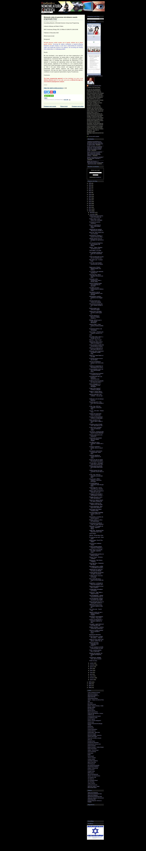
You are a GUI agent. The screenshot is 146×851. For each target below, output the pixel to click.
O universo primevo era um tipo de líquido (96, 359)
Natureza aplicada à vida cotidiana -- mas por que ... (95, 396)
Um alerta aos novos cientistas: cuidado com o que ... (96, 444)
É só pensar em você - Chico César (96, 538)
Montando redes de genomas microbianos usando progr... (96, 352)
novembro (92, 214)
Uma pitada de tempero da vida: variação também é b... (96, 305)
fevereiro (92, 677)
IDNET (89, 754)
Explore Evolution (92, 745)
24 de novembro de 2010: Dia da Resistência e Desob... (96, 345)
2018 (90, 196)
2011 (90, 209)
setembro (92, 665)
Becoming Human (92, 704)
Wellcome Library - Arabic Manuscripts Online (93, 787)
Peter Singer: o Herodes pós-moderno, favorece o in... (96, 332)
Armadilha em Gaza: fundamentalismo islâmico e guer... (96, 289)
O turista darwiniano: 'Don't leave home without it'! (95, 507)
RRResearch (91, 772)
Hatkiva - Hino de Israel (93, 750)
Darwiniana (90, 726)
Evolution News (91, 741)
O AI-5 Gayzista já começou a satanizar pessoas (96, 374)
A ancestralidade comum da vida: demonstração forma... (96, 370)
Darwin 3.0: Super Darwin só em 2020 (96, 356)
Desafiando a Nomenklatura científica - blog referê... (96, 617)
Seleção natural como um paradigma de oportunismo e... (96, 240)
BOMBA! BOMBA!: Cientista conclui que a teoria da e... (96, 628)
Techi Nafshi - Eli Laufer (95, 250)
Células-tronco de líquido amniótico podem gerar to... (95, 313)
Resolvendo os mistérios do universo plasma (96, 517)
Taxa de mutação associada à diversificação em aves (96, 647)
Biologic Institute (91, 707)
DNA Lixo (90, 739)
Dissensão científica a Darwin (94, 738)
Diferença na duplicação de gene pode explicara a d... (96, 348)
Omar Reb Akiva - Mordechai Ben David (96, 564)
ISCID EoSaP (91, 756)
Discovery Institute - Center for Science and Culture (94, 736)
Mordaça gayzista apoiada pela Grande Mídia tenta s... (95, 467)
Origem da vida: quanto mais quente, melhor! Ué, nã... (96, 640)
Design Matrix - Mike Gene (94, 732)
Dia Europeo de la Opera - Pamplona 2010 (95, 510)
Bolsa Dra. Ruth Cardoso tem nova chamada (96, 233)
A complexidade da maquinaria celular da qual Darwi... (96, 485)
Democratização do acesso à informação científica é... (96, 602)
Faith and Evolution (92, 748)
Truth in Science (91, 783)
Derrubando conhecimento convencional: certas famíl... (95, 452)
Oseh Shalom (92, 533)
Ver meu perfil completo (93, 136)
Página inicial (64, 106)
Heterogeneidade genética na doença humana (96, 554)
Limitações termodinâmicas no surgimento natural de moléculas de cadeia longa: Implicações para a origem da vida (95, 143)
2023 (90, 187)
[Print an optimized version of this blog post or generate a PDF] (49, 96)
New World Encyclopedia (93, 765)
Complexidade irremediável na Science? (96, 590)
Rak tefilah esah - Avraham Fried (96, 260)
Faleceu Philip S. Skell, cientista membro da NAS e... (96, 326)
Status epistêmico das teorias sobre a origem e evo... (95, 421)
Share (45, 98)
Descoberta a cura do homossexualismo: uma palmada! (95, 293)
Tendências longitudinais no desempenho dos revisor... (96, 366)
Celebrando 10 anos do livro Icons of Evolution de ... (96, 216)
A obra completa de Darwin (94, 692)
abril (91, 674)
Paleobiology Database (93, 766)
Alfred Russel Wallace (93, 694)
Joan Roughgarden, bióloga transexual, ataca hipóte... (96, 599)
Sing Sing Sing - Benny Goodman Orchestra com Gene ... (96, 276)
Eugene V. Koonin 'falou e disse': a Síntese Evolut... (96, 392)
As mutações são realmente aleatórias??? (96, 272)
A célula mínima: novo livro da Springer (96, 576)
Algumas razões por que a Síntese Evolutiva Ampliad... (95, 613)
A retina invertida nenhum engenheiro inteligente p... (96, 547)
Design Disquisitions (92, 729)
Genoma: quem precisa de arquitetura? (95, 435)
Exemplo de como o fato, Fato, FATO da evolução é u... (96, 403)
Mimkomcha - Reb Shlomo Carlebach (95, 561)
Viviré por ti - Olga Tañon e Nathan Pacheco (95, 593)
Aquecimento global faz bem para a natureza (96, 587)
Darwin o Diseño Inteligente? (94, 720)
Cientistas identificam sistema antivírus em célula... (95, 457)
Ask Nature (90, 702)
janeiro (91, 679)
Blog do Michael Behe (93, 711)
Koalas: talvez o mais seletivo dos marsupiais (95, 219)
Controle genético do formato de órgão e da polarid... (96, 573)
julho (91, 668)
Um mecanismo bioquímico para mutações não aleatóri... (96, 244)
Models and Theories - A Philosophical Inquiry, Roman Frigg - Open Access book (95, 162)
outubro (92, 663)
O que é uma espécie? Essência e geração (94, 389)
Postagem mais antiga (77, 106)
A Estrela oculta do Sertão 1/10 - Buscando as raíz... (96, 425)
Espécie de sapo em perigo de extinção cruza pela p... (96, 460)
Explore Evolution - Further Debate (96, 747)
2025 (90, 183)
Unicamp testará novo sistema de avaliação (95, 301)
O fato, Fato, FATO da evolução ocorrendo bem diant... (96, 476)
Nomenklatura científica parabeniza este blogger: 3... (96, 298)
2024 (90, 185)
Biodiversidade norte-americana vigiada (94, 309)
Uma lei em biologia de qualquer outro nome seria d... (96, 363)
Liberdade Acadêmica (93, 760)
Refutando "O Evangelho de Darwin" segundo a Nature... (96, 527)
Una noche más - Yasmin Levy (95, 610)
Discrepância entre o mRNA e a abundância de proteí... (96, 567)
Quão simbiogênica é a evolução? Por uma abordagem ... (95, 385)
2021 (90, 190)
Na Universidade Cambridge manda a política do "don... (96, 514)
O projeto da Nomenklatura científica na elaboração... (96, 417)
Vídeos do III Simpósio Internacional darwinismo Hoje (95, 793)
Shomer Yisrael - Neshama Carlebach (96, 558)
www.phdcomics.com (94, 74)
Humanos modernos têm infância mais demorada (95, 504)
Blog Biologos (91, 708)
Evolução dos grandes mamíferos (94, 222)
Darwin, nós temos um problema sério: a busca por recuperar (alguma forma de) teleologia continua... (94, 154)
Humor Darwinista (92, 751)
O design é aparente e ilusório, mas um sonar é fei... (96, 448)
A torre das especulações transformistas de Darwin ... (96, 264)
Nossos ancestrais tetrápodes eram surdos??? (94, 644)
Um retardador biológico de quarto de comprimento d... (95, 254)
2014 (90, 203)
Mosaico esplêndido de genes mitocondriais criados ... (95, 226)
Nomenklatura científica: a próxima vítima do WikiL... (96, 236)
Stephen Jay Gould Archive (94, 775)
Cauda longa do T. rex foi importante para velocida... (96, 488)
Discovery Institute (92, 733)
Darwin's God (91, 722)
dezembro (92, 212)
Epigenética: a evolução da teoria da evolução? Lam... (96, 583)
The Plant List (91, 778)
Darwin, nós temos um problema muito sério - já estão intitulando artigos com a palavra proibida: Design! (94, 148)
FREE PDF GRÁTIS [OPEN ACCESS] (53, 88)
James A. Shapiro (92, 757)
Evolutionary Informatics (93, 742)
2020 (90, 192)
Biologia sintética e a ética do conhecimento (95, 520)
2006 (90, 687)
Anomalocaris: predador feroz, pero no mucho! (95, 658)
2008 (90, 684)
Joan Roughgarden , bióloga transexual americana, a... (96, 596)
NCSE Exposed (91, 763)
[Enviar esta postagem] (69, 99)
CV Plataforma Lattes (92, 717)
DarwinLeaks (91, 727)
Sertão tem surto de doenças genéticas (96, 399)
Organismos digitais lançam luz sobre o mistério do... (96, 500)
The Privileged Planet (93, 780)
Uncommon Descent (92, 784)
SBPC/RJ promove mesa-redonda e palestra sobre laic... (96, 606)
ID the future (90, 753)
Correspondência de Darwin (94, 716)
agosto (92, 666)
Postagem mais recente (50, 106)
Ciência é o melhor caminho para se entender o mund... (96, 631)
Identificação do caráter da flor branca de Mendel (95, 570)
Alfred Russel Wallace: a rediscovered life (93, 696)
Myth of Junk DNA (92, 762)
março (91, 676)
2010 (90, 211)
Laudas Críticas (91, 759)
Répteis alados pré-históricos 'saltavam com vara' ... (96, 491)
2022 (90, 189)
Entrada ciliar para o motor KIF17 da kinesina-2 (95, 497)
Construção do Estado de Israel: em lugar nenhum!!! (96, 523)
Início (43, 13)
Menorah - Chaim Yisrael (95, 340)
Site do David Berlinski (93, 774)
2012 (90, 207)
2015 (90, 201)
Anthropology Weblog (93, 698)
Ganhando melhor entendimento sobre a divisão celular (95, 280)
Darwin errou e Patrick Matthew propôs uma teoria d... (95, 268)
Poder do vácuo (93, 660)
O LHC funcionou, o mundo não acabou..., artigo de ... (96, 637)
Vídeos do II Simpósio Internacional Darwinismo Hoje (95, 796)
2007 (90, 685)
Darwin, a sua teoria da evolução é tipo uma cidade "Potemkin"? (95, 158)
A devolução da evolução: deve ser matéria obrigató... (95, 439)
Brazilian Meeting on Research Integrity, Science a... (94, 317)
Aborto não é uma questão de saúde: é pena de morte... (95, 551)
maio (91, 672)
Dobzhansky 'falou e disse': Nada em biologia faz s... (96, 342)
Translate (65, 12)
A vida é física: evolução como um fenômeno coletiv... (95, 429)
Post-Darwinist (91, 769)
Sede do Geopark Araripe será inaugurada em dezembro (95, 285)
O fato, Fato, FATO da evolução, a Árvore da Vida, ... (95, 408)
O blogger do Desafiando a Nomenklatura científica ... (96, 494)
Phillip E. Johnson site (93, 768)
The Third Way (91, 781)
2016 (90, 199)
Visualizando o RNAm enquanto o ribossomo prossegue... (95, 480)
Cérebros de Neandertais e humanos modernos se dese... (95, 621)
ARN (89, 701)
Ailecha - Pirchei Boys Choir (96, 535)
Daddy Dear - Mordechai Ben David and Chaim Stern (96, 531)
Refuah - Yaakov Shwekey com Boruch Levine (95, 248)
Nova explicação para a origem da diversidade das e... (96, 580)
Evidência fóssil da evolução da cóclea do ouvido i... (96, 381)
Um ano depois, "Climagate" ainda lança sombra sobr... (96, 463)
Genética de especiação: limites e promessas (95, 414)
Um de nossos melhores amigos (95, 544)
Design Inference (92, 730)
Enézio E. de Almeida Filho (95, 85)
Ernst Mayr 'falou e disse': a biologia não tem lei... (96, 337)
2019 (90, 194)
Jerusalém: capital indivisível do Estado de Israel (96, 625)
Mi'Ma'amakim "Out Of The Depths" (96, 541)
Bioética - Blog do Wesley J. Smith (95, 705)
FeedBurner (98, 177)
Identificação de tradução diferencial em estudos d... (96, 230)
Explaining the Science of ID (94, 744)
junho (91, 670)
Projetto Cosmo (91, 771)
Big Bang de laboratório (95, 634)
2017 (90, 198)
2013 (90, 205)
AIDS (90, 335)
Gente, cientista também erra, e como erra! (95, 650)
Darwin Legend (91, 719)
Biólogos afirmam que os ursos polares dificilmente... (95, 321)
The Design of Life (92, 777)
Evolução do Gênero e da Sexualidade (95, 329)
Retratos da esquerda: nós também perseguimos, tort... (95, 654)
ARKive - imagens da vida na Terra (96, 699)
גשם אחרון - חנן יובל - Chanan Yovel (96, 411)
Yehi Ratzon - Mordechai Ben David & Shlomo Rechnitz (96, 432)
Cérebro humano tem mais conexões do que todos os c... (96, 471)
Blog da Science (91, 710)
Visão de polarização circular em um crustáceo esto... (96, 257)
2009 (90, 682)
